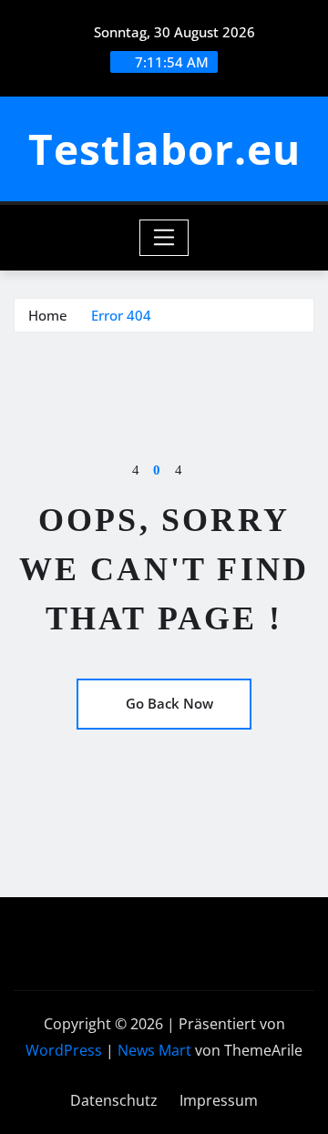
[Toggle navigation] (164, 238)
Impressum (218, 1100)
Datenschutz (114, 1100)
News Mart (154, 1050)
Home (47, 315)
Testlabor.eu (164, 148)
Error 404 (121, 315)
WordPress (64, 1050)
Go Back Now (169, 703)
